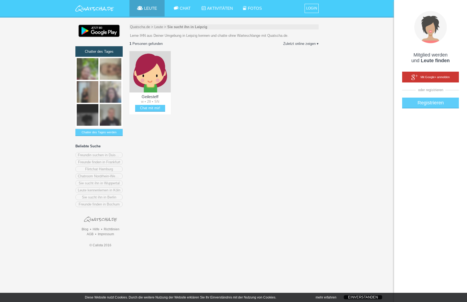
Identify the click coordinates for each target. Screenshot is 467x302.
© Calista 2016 (100, 245)
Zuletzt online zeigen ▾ (301, 44)
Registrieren (431, 102)
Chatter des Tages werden (99, 132)
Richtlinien (111, 229)
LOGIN (311, 8)
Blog (85, 229)
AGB (90, 234)
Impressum (106, 234)
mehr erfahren (326, 297)
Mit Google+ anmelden (435, 77)
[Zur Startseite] (94, 12)
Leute (158, 27)
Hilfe (96, 229)
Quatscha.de (140, 27)
